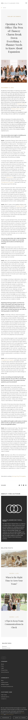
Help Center (4, 694)
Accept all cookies (20, 717)
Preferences (5, 717)
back (4, 7)
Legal (2, 668)
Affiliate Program (5, 684)
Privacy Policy (4, 670)
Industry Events (4, 682)
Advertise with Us (5, 696)
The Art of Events (14, 16)
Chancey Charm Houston (17, 109)
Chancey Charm (21, 104)
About (2, 664)
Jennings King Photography (19, 476)
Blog (2, 680)
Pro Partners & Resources (7, 686)
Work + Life (14, 573)
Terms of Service (5, 672)
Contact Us (3, 698)
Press (2, 666)
